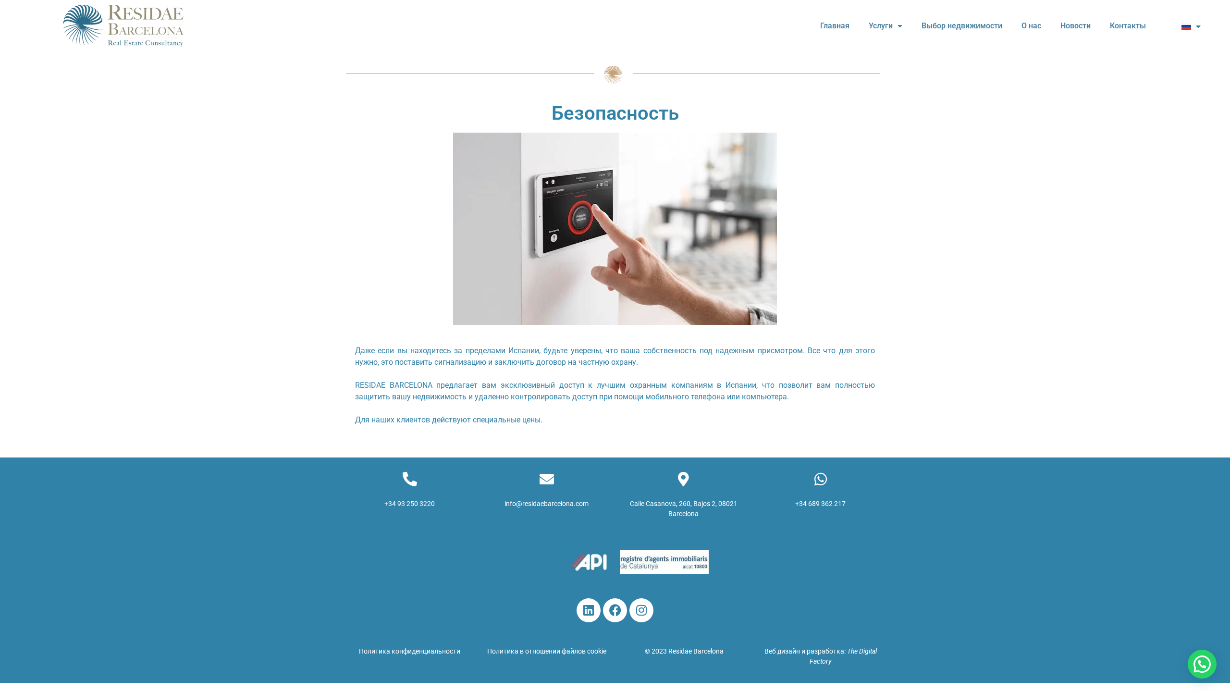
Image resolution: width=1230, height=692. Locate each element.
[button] (1202, 664)
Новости (1075, 25)
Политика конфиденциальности (409, 651)
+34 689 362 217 (820, 503)
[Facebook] (615, 610)
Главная (834, 25)
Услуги (881, 25)
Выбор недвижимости (962, 25)
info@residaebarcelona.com (546, 503)
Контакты (1128, 25)
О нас (1031, 25)
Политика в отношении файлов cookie (546, 651)
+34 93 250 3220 (409, 503)
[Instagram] (641, 610)
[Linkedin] (589, 610)
